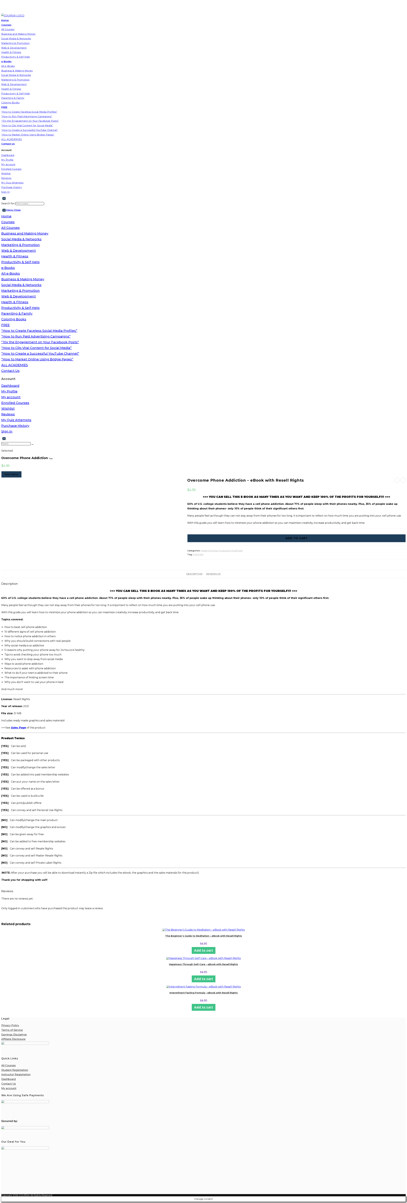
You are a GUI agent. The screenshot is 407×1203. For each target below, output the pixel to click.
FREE (5, 325)
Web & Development (18, 250)
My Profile (9, 391)
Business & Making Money (22, 279)
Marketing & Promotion (20, 245)
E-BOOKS (198, 554)
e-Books (8, 268)
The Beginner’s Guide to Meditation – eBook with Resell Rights (203, 935)
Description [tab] (194, 574)
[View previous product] (397, 480)
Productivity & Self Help (20, 262)
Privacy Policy (10, 1025)
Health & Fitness (14, 256)
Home (6, 216)
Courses (8, 222)
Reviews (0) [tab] (213, 574)
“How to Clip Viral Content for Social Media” (36, 348)
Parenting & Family (16, 313)
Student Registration (14, 1070)
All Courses (10, 228)
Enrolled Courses (15, 403)
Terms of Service (12, 1030)
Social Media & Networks (21, 239)
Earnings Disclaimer (14, 1034)
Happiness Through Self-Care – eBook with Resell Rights (203, 964)
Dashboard (10, 386)
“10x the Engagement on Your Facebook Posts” (40, 342)
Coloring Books (13, 319)
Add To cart (297, 538)
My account (11, 397)
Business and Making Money (24, 233)
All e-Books (10, 273)
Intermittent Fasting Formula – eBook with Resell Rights (203, 992)
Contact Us (10, 371)
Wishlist (8, 408)
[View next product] (403, 480)
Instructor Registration (16, 1074)
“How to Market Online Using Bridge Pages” (37, 359)
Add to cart (203, 950)
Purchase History (15, 426)
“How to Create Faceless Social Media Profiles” (39, 331)
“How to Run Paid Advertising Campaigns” (36, 336)
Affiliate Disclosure (13, 1039)
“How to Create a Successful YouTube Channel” (40, 353)
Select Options (11, 474)
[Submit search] (32, 444)
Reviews (8, 414)
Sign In (6, 431)
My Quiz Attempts (16, 420)
